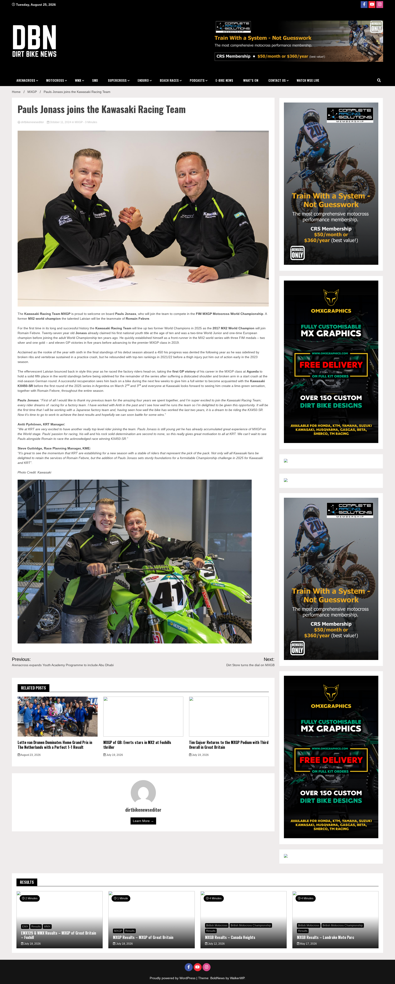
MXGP (79, 122)
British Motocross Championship (251, 925)
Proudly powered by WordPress (173, 978)
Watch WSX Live (308, 80)
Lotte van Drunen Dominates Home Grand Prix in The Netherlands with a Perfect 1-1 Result (55, 745)
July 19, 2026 (114, 755)
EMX (25, 926)
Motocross (55, 80)
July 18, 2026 (32, 943)
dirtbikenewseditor (32, 122)
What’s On (250, 80)
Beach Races (169, 80)
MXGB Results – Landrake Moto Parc (325, 937)
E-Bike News (224, 80)
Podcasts (197, 80)
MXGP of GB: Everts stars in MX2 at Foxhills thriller (137, 745)
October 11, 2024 (60, 122)
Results (36, 926)
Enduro (143, 80)
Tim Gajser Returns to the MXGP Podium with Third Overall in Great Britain (228, 745)
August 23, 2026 (30, 755)
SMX (95, 80)
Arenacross (25, 80)
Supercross (117, 80)
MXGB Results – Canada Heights (230, 937)
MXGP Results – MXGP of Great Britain (143, 937)
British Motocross (216, 925)
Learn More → (143, 821)
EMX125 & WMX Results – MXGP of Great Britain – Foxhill (58, 935)
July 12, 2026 (216, 943)
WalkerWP (237, 978)
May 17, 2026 (308, 943)
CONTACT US (277, 80)
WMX (78, 80)
